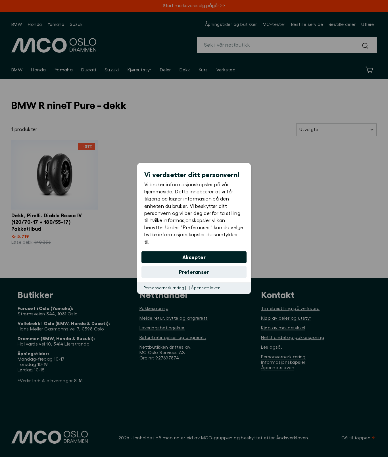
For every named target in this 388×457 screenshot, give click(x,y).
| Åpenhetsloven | (205, 288)
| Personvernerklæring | (163, 288)
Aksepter (194, 257)
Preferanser (194, 271)
